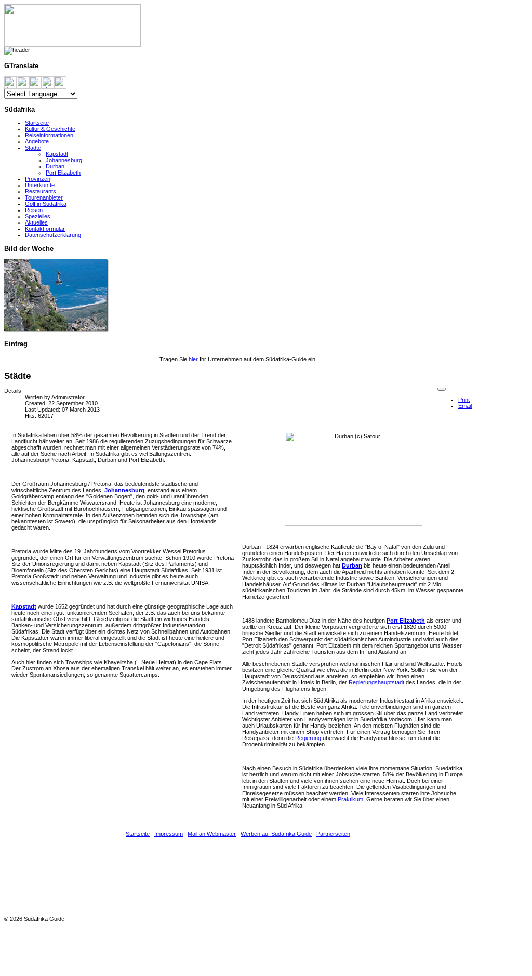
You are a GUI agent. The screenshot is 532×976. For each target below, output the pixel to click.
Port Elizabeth (63, 172)
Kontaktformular (45, 229)
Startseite (37, 123)
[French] (35, 82)
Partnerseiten (333, 833)
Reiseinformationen (49, 135)
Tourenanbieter (44, 197)
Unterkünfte (40, 185)
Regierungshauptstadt (376, 682)
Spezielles (37, 216)
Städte (33, 147)
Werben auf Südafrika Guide (276, 833)
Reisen (34, 210)
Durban (55, 166)
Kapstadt (57, 154)
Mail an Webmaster (212, 833)
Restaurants (40, 191)
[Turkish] (60, 82)
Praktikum (350, 799)
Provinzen (37, 179)
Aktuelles (36, 222)
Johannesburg (64, 160)
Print (464, 400)
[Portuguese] (48, 82)
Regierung (308, 738)
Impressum (168, 833)
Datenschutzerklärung (53, 235)
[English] (23, 82)
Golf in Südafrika (45, 204)
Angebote (37, 141)
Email (465, 406)
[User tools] (441, 389)
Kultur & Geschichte (50, 129)
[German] (10, 82)
